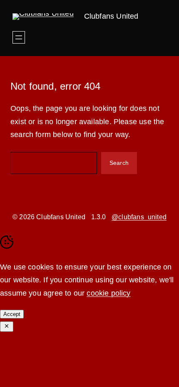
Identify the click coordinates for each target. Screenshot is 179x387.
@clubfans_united (139, 216)
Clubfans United (111, 16)
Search (119, 162)
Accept (11, 314)
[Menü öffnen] (18, 37)
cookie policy (108, 293)
